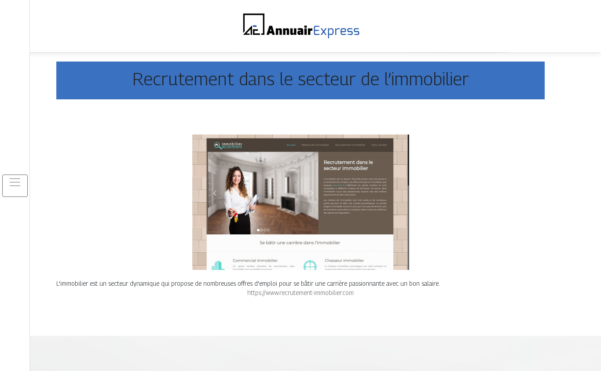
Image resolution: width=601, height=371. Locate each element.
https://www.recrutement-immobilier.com (300, 292)
